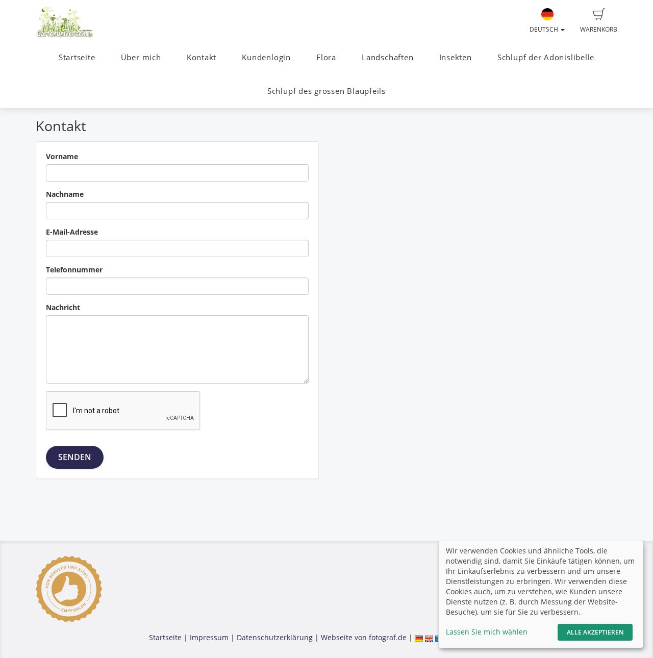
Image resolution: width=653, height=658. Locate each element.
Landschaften (387, 57)
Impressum (209, 637)
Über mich (141, 57)
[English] (429, 637)
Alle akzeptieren (595, 632)
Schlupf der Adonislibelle (545, 57)
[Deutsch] (419, 637)
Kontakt (201, 57)
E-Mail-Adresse (72, 232)
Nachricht (63, 307)
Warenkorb (598, 29)
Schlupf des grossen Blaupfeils (326, 91)
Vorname (62, 156)
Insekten (455, 57)
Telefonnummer (74, 269)
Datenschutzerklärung (275, 637)
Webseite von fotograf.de (364, 637)
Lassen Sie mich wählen (487, 632)
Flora (326, 57)
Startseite (77, 57)
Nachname (65, 194)
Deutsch (545, 29)
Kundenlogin (266, 57)
